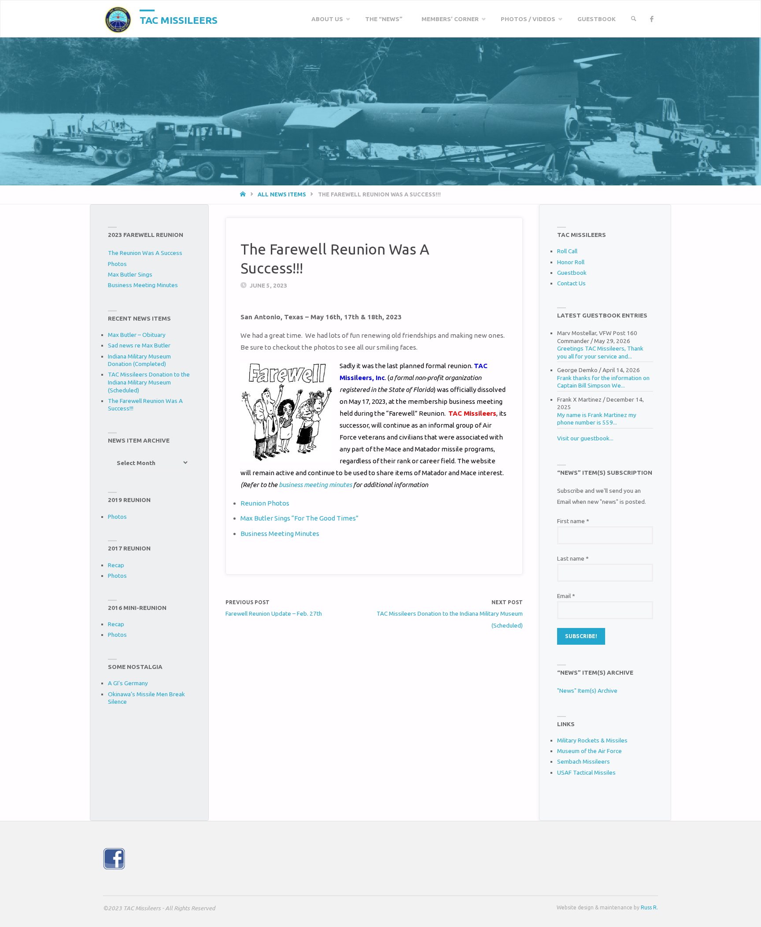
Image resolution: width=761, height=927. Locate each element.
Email (566, 595)
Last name (573, 558)
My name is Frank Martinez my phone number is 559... (596, 418)
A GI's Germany (128, 683)
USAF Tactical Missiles (586, 772)
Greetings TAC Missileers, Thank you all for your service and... (600, 352)
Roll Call (567, 251)
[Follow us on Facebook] (651, 19)
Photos (117, 263)
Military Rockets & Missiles (592, 740)
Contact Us (571, 283)
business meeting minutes (315, 484)
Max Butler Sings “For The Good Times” (299, 518)
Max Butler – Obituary (137, 334)
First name (573, 520)
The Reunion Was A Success (145, 252)
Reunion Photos (264, 503)
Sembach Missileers (583, 761)
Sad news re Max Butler (139, 345)
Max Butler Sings (130, 274)
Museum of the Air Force (589, 750)
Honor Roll (570, 262)
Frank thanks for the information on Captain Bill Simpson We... (603, 381)
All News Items (282, 194)
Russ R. (649, 907)
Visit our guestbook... (585, 438)
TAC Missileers (179, 19)
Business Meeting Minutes (279, 533)
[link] (633, 19)
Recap (116, 565)
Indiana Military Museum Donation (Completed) (139, 360)
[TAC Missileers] (118, 19)
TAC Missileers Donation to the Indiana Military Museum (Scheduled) (149, 382)
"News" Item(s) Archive (587, 690)
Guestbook (572, 272)
